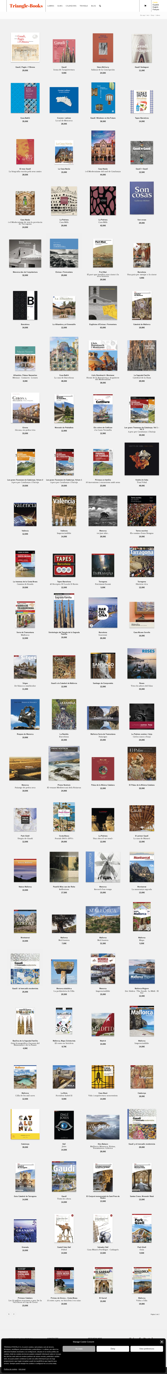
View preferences (146, 1349)
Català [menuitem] (155, 2)
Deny (113, 1349)
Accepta (78, 1349)
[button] (161, 1342)
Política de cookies (10, 1369)
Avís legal (22, 1369)
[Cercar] (100, 6)
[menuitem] (51, 6)
